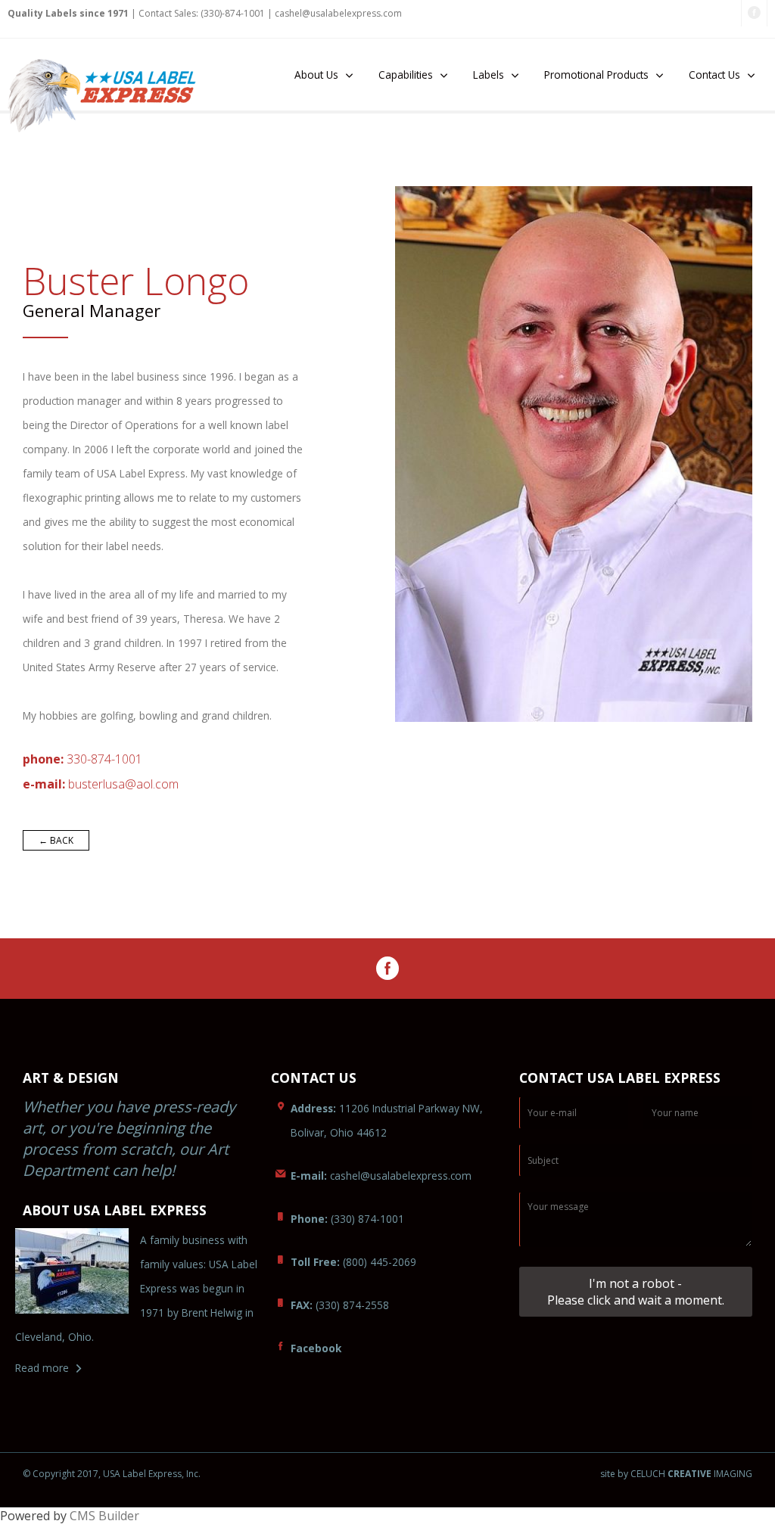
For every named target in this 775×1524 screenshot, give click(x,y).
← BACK (56, 840)
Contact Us (714, 74)
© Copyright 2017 (60, 1473)
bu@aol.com (123, 784)
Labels (488, 74)
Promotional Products (596, 74)
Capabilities (405, 74)
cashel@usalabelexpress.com (338, 13)
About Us (316, 74)
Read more (42, 1368)
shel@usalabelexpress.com (381, 1175)
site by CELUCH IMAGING (676, 1474)
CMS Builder (104, 1515)
